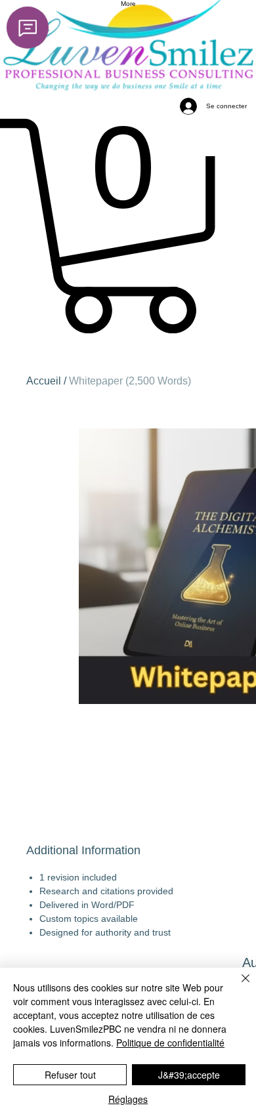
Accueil (43, 380)
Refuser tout (70, 1074)
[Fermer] (237, 986)
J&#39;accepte (189, 1074)
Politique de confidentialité (170, 1042)
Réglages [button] (128, 1099)
